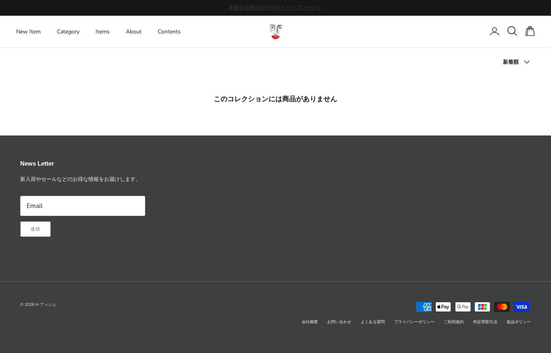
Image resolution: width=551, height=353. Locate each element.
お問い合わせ (339, 322)
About (134, 31)
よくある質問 (373, 322)
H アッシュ (45, 304)
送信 (35, 229)
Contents (169, 31)
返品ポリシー (519, 322)
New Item (28, 31)
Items (103, 31)
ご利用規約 (454, 322)
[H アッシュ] (276, 31)
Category (68, 31)
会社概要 (310, 322)
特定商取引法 (485, 322)
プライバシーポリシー (414, 322)
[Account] (492, 31)
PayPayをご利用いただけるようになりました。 (275, 11)
